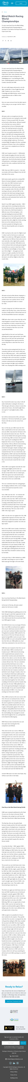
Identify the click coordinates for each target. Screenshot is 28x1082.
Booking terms (14, 1078)
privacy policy (21, 1047)
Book (21, 3)
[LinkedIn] (8, 40)
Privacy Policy (13, 1071)
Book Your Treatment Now (14, 1001)
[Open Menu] (12, 3)
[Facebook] (3, 40)
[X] (5, 40)
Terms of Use (13, 1075)
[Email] (11, 40)
